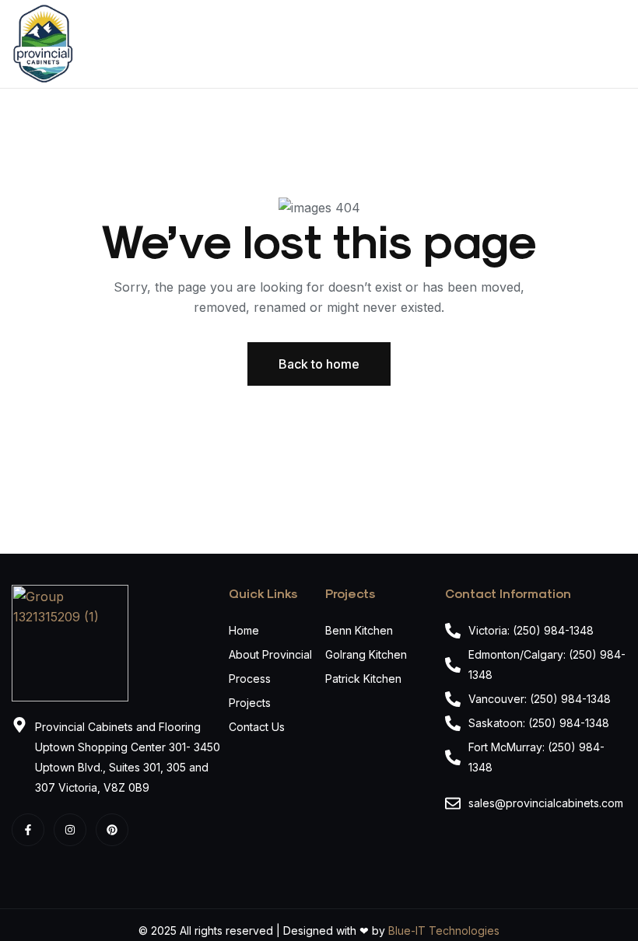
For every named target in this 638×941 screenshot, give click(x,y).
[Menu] (620, 44)
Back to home (319, 364)
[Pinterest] (112, 829)
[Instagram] (70, 829)
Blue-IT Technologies (444, 930)
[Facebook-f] (28, 829)
